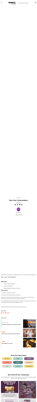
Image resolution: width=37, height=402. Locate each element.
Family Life (3, 341)
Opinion (18, 366)
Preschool (7, 362)
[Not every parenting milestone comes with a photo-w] (27, 389)
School (18, 362)
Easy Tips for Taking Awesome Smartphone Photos (11, 324)
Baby (18, 358)
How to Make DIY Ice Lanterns (7, 343)
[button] (15, 205)
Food (7, 366)
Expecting (7, 358)
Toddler (29, 358)
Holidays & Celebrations (5, 322)
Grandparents (29, 366)
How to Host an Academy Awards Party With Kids (11, 333)
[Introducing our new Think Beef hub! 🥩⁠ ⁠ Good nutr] (9, 389)
